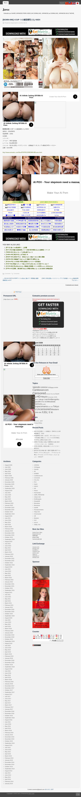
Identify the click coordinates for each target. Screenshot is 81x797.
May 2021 (8, 599)
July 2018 (8, 671)
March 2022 (8, 577)
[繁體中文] (70, 3)
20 (46, 353)
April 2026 (8, 473)
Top (78, 794)
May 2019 (8, 650)
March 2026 (8, 475)
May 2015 (8, 752)
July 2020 (8, 620)
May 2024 (8, 522)
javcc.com (31, 793)
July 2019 (8, 645)
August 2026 (8, 465)
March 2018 (8, 679)
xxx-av (38, 412)
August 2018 (8, 669)
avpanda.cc (35, 556)
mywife (44, 404)
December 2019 (9, 635)
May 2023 (8, 548)
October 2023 (9, 537)
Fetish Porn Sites (37, 532)
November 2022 (9, 560)
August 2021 (8, 592)
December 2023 (9, 533)
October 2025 (9, 486)
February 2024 (9, 529)
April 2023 (8, 550)
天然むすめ (47, 412)
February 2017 (9, 707)
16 (58, 351)
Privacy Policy (38, 423)
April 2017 (8, 703)
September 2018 (10, 667)
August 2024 (8, 516)
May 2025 (8, 497)
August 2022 (8, 567)
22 (54, 353)
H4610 (34, 397)
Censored (7, 273)
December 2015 (9, 737)
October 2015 (9, 741)
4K (35, 471)
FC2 (35, 482)
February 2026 (9, 478)
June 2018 (8, 673)
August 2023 (8, 541)
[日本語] (77, 3)
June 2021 (8, 597)
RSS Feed (18, 292)
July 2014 (8, 773)
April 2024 (8, 524)
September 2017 (10, 692)
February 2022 (9, 580)
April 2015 (8, 754)
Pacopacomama (40, 406)
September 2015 (10, 743)
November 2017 (9, 688)
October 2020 (9, 613)
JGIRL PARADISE (39, 495)
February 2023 (9, 554)
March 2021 (8, 603)
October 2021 (9, 588)
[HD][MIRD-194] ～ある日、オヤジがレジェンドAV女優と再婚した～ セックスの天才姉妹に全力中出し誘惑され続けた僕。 (47, 438)
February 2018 (9, 681)
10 (34, 351)
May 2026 (8, 471)
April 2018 (8, 677)
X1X (33, 412)
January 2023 (9, 556)
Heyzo (44, 396)
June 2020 (8, 622)
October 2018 (9, 664)
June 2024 (8, 520)
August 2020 (8, 618)
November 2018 (9, 662)
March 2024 (8, 526)
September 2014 (10, 769)
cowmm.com (36, 551)
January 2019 (9, 658)
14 (50, 351)
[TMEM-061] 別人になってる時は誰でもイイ (19, 252)
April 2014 (8, 779)
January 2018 (9, 684)
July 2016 (8, 722)
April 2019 (8, 652)
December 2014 (9, 762)
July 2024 (8, 518)
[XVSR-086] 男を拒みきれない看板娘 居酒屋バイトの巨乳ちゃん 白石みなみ (29, 266)
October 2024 (9, 512)
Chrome (48, 394)
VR (35, 516)
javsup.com (35, 548)
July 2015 (8, 747)
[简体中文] (67, 3)
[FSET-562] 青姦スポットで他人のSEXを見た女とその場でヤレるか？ (27, 264)
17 (34, 353)
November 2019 (9, 637)
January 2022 (9, 582)
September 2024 (10, 514)
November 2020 (9, 611)
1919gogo (51, 387)
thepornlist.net (36, 534)
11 (38, 351)
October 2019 (9, 639)
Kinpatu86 (36, 402)
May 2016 (8, 726)
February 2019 (9, 656)
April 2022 (8, 575)
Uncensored (43, 409)
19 (42, 353)
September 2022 (10, 565)
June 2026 (8, 469)
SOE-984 (50, 406)
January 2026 (9, 480)
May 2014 (8, 777)
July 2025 (8, 492)
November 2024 (9, 509)
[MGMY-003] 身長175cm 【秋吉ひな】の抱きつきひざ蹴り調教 (25, 257)
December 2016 (9, 711)
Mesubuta (51, 402)
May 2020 (8, 624)
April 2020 (8, 626)
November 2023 (9, 535)
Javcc (6, 9)
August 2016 (8, 720)
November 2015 (9, 739)
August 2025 (8, 490)
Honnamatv (51, 397)
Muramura (37, 404)
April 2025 (8, 499)
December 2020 (9, 609)
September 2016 (10, 718)
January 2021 (9, 607)
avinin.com (35, 553)
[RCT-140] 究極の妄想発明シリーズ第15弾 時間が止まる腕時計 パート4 (28, 250)
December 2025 (9, 482)
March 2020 (8, 628)
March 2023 (8, 552)
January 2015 (9, 760)
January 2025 (9, 505)
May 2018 (8, 675)
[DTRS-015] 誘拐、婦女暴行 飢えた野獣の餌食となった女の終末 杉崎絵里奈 (29, 268)
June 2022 (8, 571)
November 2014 (9, 764)
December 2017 (9, 686)
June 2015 (8, 749)
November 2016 (9, 713)
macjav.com (35, 547)
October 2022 (9, 563)
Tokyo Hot (37, 512)
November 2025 (9, 484)
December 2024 (9, 507)
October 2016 (9, 715)
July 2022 (8, 569)
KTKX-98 (44, 402)
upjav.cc (34, 554)
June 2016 (8, 724)
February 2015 (9, 758)
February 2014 (9, 781)
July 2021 (8, 594)
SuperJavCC (14, 23)
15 (54, 351)
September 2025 (10, 488)
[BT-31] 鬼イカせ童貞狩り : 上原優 (16, 247)
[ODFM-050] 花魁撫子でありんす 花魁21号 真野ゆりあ (22, 259)
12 (42, 351)
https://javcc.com (8, 299)
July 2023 (8, 543)
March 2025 (8, 501)
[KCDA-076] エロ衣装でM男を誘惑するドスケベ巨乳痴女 (23, 261)
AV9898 (56, 387)
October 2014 (9, 766)
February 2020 (9, 630)
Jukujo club (42, 399)
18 (38, 353)
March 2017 (8, 705)
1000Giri (44, 387)
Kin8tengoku (53, 399)
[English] (74, 3)
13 (46, 351)
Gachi (57, 394)
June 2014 (8, 775)
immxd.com (35, 557)
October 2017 (9, 690)
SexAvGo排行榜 (37, 539)
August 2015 (8, 745)
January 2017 (9, 709)
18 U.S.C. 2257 (38, 421)
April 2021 (8, 601)
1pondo (36, 387)
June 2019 (8, 647)
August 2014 (8, 771)
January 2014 (9, 783)
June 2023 (8, 546)
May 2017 (8, 701)
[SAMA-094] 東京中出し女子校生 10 (17, 254)
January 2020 (9, 633)
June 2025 (8, 495)
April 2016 (8, 728)
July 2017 (8, 696)
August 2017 (8, 694)
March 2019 (8, 654)
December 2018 (9, 660)
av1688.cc (35, 550)
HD (38, 396)
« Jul (33, 358)
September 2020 (10, 616)
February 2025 (9, 503)
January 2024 (9, 531)
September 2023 (10, 539)
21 (50, 353)
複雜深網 (35, 535)
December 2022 (9, 558)
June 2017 (8, 698)
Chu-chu (53, 394)
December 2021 (9, 584)
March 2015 (8, 756)
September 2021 (10, 590)
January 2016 (9, 735)
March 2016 (8, 730)
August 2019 (8, 643)
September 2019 (10, 641)
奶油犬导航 (35, 537)
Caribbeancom (40, 390)
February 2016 (9, 732)
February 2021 (9, 605)
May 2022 (8, 573)
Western (55, 409)
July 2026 (8, 467)
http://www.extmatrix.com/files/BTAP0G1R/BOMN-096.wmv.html (22, 152)
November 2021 (9, 586)
